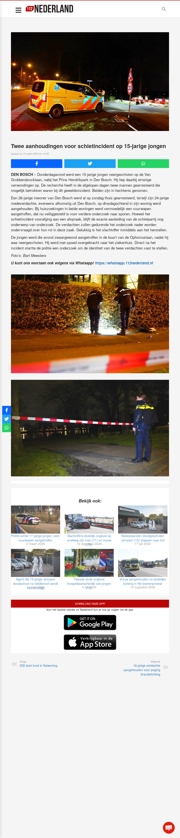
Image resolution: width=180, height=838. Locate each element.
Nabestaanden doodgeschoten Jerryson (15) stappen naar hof (142, 538)
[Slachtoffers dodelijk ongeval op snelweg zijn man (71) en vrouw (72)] (89, 520)
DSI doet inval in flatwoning (38, 664)
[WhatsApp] (143, 163)
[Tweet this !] (90, 163)
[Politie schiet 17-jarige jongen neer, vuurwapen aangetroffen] (35, 520)
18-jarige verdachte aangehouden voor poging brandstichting (142, 668)
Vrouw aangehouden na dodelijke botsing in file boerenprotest (143, 581)
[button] (169, 828)
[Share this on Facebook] (36, 163)
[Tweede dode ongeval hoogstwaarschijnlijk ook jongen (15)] (89, 563)
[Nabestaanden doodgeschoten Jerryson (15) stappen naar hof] (142, 520)
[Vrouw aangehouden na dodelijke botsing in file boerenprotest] (142, 563)
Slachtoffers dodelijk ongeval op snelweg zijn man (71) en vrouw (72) (89, 540)
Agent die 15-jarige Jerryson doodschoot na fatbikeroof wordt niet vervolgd (35, 583)
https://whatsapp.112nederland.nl (124, 262)
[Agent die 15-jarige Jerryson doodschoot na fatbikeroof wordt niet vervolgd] (35, 563)
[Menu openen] (18, 10)
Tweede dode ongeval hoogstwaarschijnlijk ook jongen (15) (89, 583)
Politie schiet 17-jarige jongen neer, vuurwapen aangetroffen (35, 538)
